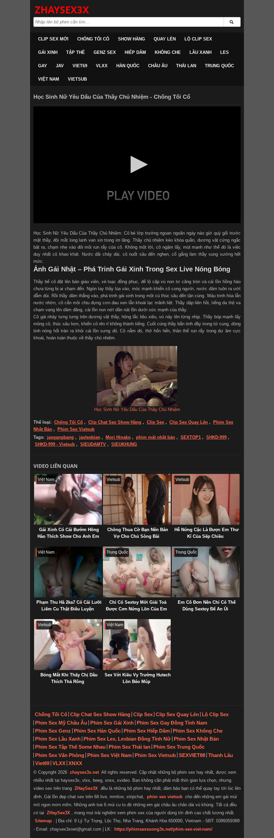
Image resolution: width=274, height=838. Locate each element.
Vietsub (77, 79)
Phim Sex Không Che (198, 731)
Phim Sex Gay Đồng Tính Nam (172, 723)
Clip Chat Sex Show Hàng (114, 422)
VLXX (102, 65)
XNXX (75, 763)
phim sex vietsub (164, 796)
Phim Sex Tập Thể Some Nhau (70, 747)
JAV (60, 65)
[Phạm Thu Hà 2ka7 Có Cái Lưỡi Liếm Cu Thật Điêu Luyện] (68, 572)
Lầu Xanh (200, 52)
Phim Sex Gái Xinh (112, 723)
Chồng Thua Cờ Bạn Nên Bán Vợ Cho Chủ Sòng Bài (137, 533)
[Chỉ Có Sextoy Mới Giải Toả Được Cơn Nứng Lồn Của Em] (137, 572)
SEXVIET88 (192, 755)
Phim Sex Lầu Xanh (58, 739)
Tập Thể (75, 52)
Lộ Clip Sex (198, 38)
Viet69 (80, 65)
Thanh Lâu (220, 755)
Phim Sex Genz (53, 731)
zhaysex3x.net (84, 772)
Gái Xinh (47, 52)
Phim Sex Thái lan (129, 747)
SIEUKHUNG (124, 444)
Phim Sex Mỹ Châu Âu (61, 723)
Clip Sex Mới (53, 38)
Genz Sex (105, 52)
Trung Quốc (219, 65)
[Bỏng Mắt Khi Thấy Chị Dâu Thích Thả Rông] (68, 644)
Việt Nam (48, 79)
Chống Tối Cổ (93, 38)
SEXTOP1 (190, 437)
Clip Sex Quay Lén (188, 422)
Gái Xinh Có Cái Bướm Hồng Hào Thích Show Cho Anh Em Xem (68, 536)
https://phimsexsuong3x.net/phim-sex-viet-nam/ (163, 829)
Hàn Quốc (127, 65)
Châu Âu (157, 65)
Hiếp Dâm (135, 52)
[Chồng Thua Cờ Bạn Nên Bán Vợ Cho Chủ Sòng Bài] (137, 499)
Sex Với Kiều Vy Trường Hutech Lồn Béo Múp (138, 678)
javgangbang (60, 437)
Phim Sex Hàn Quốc (97, 731)
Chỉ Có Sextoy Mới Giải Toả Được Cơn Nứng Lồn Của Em (136, 605)
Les (224, 52)
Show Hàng (131, 38)
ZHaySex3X (86, 788)
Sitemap (43, 820)
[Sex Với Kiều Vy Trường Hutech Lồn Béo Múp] (137, 644)
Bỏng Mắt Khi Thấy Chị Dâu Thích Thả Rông (69, 678)
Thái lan (186, 65)
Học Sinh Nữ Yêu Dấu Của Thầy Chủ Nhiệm (137, 409)
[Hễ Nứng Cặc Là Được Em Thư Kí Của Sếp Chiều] (205, 499)
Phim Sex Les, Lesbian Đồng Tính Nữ (127, 739)
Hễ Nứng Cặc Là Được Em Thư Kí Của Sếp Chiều (206, 533)
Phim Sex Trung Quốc (178, 747)
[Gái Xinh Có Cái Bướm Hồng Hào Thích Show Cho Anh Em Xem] (68, 499)
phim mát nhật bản (155, 437)
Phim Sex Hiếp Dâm (147, 731)
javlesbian (89, 437)
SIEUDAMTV (93, 444)
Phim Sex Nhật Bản (196, 739)
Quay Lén (165, 38)
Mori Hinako (118, 437)
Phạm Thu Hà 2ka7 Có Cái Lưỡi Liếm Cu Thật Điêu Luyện (69, 605)
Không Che (168, 52)
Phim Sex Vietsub (76, 429)
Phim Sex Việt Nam (109, 755)
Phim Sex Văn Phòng (59, 755)
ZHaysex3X (62, 9)
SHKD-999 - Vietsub (55, 444)
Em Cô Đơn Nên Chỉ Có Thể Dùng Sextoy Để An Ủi (207, 605)
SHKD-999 (216, 437)
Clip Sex (155, 422)
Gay (42, 65)
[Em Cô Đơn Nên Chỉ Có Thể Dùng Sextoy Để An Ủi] (205, 572)
